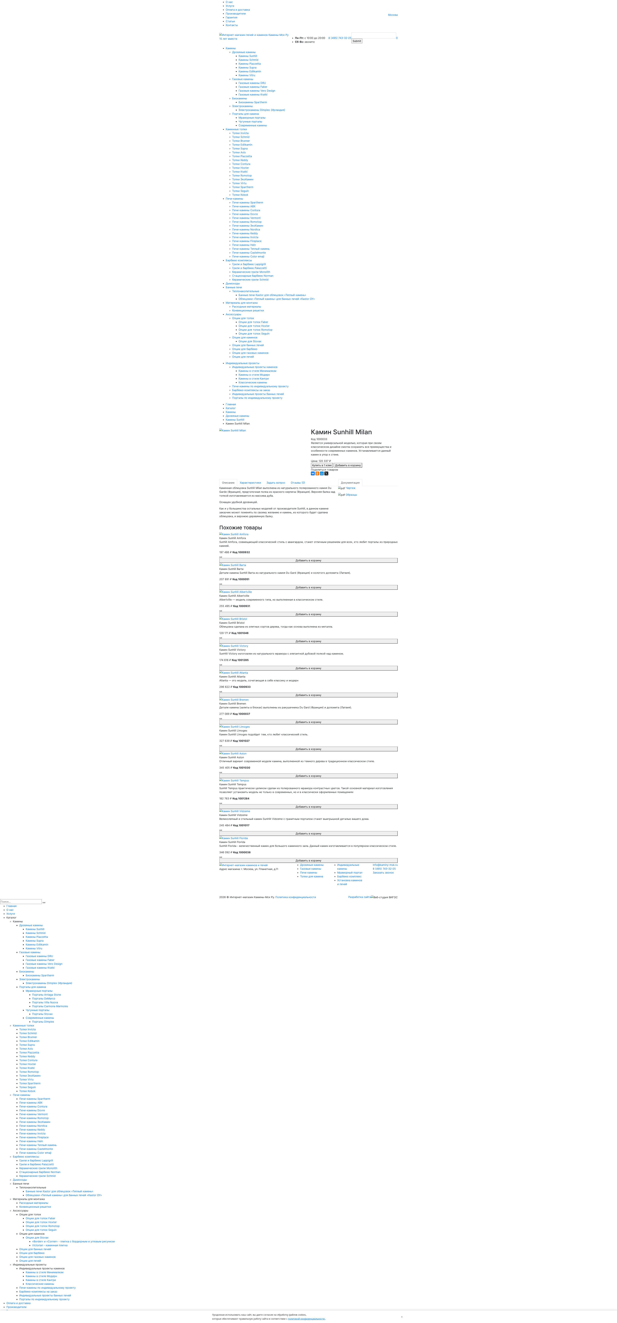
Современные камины (253, 125)
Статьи (230, 21)
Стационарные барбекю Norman (252, 275)
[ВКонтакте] (313, 473)
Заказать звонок (383, 872)
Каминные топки (236, 129)
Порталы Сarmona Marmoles (50, 1006)
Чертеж (350, 488)
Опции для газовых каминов (250, 352)
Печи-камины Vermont (246, 217)
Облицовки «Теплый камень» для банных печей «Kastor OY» (277, 298)
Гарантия (231, 17)
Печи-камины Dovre (245, 214)
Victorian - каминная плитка (49, 1245)
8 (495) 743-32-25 (339, 38)
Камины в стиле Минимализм (257, 370)
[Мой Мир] (322, 473)
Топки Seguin (240, 190)
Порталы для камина (245, 113)
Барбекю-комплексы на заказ (251, 390)
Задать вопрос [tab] (276, 482)
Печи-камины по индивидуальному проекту (260, 386)
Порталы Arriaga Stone (46, 994)
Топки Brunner (241, 140)
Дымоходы (233, 283)
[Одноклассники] (317, 473)
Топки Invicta (240, 133)
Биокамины (239, 98)
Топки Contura (241, 163)
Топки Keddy (240, 160)
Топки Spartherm (242, 187)
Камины (231, 48)
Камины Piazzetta (250, 63)
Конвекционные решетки (248, 310)
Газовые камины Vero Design (257, 90)
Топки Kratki (240, 171)
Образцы (351, 494)
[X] (326, 473)
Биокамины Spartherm (253, 102)
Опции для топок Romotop (256, 329)
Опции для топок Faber (253, 322)
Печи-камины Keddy (245, 233)
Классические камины (253, 382)
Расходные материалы (246, 306)
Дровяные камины (244, 52)
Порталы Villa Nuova (45, 1002)
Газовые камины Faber (253, 86)
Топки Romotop (242, 175)
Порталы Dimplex (43, 1021)
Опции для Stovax (250, 341)
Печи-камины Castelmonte (249, 252)
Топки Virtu (239, 183)
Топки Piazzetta (242, 156)
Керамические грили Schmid (250, 279)
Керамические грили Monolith (251, 271)
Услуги (230, 5)
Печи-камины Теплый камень (251, 248)
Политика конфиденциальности (295, 897)
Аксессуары (233, 314)
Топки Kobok (240, 194)
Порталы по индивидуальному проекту (257, 397)
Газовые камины (242, 79)
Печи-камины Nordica (246, 229)
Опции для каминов (244, 337)
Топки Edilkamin (242, 144)
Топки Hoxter (240, 167)
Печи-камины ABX (243, 206)
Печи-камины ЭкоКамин (247, 225)
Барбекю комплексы (239, 260)
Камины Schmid (248, 59)
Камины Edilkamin (250, 71)
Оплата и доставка (238, 9)
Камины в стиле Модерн (254, 374)
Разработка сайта (359, 897)
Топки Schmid (241, 136)
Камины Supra (247, 67)
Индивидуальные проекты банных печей (258, 394)
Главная (11, 906)
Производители (236, 13)
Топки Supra (240, 148)
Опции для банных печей (248, 345)
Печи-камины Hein (244, 244)
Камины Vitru (247, 75)
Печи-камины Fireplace (246, 241)
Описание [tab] (228, 482)
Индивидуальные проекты (242, 363)
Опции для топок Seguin (254, 333)
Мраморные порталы (252, 117)
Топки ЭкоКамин (242, 179)
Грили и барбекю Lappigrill (249, 264)
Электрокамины (242, 106)
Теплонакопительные (245, 291)
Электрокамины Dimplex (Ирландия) (262, 109)
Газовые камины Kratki (253, 94)
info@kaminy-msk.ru (385, 864)
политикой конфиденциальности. (306, 1318)
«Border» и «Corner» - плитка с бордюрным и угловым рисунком (73, 1241)
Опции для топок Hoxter (254, 325)
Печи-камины (234, 198)
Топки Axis (239, 152)
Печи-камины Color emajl (248, 256)
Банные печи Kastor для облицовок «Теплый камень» (272, 295)
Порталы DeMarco (43, 998)
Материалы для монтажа (242, 302)
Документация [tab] (350, 482)
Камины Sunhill (248, 56)
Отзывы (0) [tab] (298, 482)
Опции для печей (243, 356)
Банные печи (234, 287)
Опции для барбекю (244, 349)
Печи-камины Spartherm (247, 202)
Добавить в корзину (348, 465)
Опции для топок (243, 318)
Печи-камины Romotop (247, 221)
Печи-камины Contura (246, 210)
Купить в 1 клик (322, 465)
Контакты (232, 25)
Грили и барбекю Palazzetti (249, 268)
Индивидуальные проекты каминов (254, 367)
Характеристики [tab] (250, 482)
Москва (393, 14)
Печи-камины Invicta (245, 237)
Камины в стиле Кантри (254, 378)
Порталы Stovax (42, 1014)
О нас (229, 2)
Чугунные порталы (250, 121)
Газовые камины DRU (252, 83)
